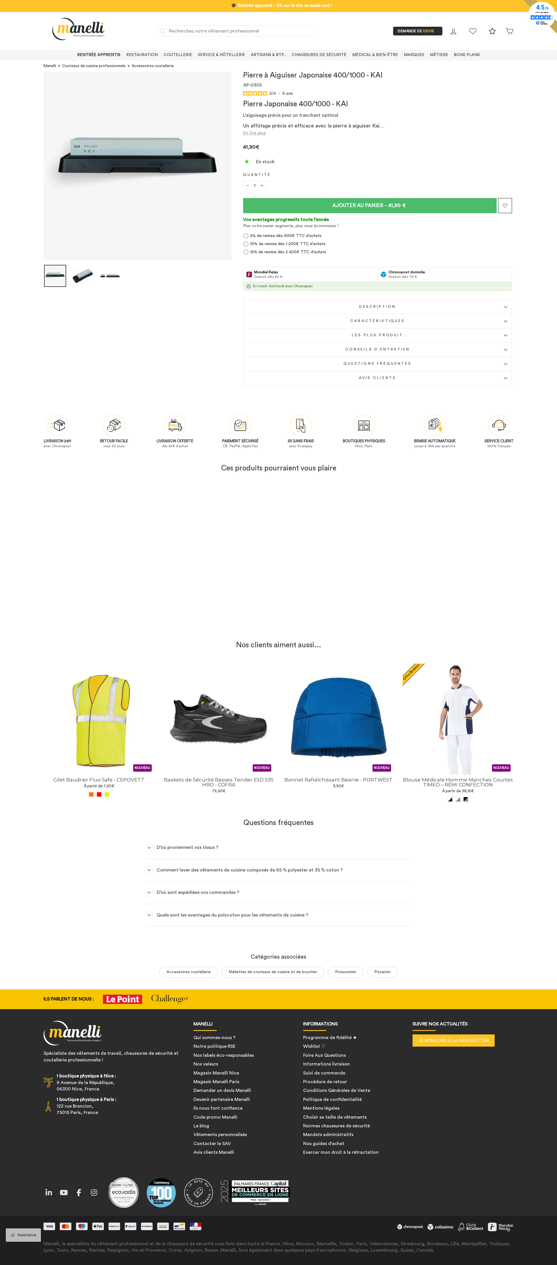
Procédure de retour (325, 1081)
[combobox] (236, 31)
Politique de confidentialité (332, 1099)
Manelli (50, 66)
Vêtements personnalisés (220, 1134)
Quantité (257, 175)
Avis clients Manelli (213, 1152)
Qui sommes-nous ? (214, 1037)
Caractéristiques (377, 321)
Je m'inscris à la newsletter (453, 1040)
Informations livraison (326, 1064)
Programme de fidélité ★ (330, 1037)
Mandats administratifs (328, 1134)
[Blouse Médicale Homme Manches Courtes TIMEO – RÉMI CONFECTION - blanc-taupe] (458, 799)
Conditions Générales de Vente (336, 1090)
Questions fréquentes (377, 363)
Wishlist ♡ (314, 1046)
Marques (414, 55)
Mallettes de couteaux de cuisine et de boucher (273, 972)
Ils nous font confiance (218, 1108)
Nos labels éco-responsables (223, 1055)
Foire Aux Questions (324, 1055)
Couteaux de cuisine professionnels (94, 66)
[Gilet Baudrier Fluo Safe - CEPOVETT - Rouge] (99, 794)
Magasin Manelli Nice (216, 1073)
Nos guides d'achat (323, 1143)
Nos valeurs (205, 1064)
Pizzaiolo (382, 972)
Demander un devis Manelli (222, 1090)
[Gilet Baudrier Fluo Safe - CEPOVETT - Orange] (91, 794)
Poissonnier (345, 972)
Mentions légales (321, 1108)
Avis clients (377, 378)
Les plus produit (377, 335)
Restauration (142, 55)
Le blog (201, 1126)
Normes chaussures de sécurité (336, 1126)
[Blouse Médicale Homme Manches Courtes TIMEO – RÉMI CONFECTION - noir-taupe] (466, 799)
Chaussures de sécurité (319, 55)
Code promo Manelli (215, 1117)
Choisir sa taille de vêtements (335, 1117)
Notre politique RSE (214, 1046)
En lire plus (254, 133)
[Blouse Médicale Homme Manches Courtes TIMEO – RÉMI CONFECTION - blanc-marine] (450, 799)
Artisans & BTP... (268, 55)
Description (377, 306)
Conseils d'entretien (377, 349)
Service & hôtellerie (221, 55)
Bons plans (467, 55)
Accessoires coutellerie (153, 66)
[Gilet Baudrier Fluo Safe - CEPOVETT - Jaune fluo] (107, 794)
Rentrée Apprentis (98, 55)
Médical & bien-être (375, 55)
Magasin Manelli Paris (216, 1081)
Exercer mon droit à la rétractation (341, 1152)
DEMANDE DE (416, 31)
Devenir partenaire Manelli (221, 1099)
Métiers (439, 55)
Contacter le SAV (212, 1143)
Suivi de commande (324, 1073)
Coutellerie (178, 55)
